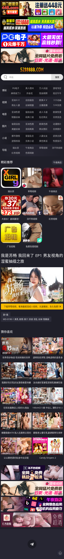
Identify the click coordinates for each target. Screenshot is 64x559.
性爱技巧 (57, 140)
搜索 (57, 77)
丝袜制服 (29, 105)
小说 (4, 138)
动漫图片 (57, 124)
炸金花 (29, 93)
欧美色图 (43, 124)
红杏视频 (16, 152)
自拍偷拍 (29, 100)
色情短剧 (29, 152)
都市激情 (16, 135)
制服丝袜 (16, 117)
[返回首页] (60, 553)
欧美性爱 (57, 112)
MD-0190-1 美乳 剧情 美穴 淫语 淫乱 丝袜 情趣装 (26, 319)
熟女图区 (43, 129)
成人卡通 (43, 112)
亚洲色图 (29, 124)
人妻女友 (43, 135)
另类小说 (29, 140)
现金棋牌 (43, 93)
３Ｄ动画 (57, 100)
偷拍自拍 (29, 112)
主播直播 (43, 105)
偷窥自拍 (16, 124)
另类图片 (57, 129)
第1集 (5, 314)
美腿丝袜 (16, 129)
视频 (4, 102)
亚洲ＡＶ (16, 100)
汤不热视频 (57, 147)
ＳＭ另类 (57, 105)
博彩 (4, 90)
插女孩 (16, 147)
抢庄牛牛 (57, 93)
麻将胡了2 (16, 93)
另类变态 (57, 117)
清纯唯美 (29, 129)
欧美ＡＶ (43, 100)
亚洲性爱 (16, 112)
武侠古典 (57, 135)
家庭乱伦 (29, 135)
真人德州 (29, 88)
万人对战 (43, 88)
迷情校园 (16, 140)
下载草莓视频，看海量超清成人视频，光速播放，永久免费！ (32, 306)
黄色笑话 (43, 140)
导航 (4, 150)
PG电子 (15, 88)
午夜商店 (29, 147)
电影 (4, 114)
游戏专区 (57, 88)
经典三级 (29, 117)
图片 (4, 126)
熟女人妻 (16, 105)
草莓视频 (43, 147)
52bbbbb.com (32, 70)
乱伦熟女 (43, 117)
